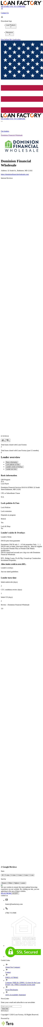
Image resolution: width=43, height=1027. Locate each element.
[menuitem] (10, 26)
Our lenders (5, 131)
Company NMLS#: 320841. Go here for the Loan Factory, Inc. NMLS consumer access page (22, 984)
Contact (8, 972)
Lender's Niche (6, 537)
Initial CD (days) (7, 597)
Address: (4, 171)
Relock (3, 519)
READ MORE (6, 893)
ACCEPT (15, 893)
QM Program (5, 480)
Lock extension (6, 511)
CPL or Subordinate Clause (10, 493)
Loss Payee (5, 484)
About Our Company (12, 967)
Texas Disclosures (11, 990)
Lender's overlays (7, 568)
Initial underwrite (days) (9, 582)
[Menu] (2, 121)
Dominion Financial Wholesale (11, 135)
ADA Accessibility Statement (15, 995)
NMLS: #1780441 (11, 977)
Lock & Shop (5, 526)
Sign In (3, 39)
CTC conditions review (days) (11, 590)
